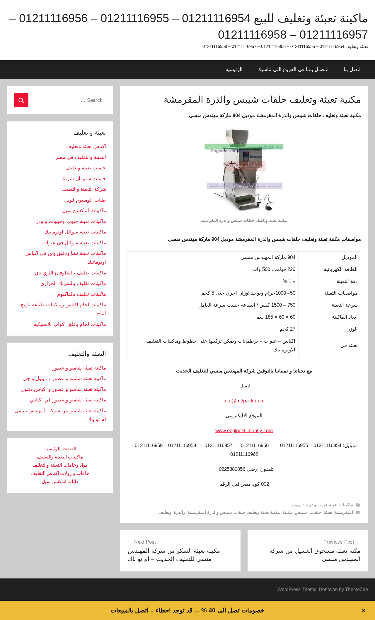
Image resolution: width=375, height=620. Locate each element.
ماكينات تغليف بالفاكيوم (81, 294)
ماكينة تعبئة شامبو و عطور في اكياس (68, 400)
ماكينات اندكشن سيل (84, 210)
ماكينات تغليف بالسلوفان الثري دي (70, 273)
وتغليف (164, 512)
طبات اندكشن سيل (60, 481)
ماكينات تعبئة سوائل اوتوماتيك (75, 232)
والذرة (179, 512)
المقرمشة (344, 512)
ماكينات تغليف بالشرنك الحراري (73, 283)
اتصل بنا (352, 69)
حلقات (315, 512)
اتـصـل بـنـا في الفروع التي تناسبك (293, 69)
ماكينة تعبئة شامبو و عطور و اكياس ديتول (63, 389)
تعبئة (328, 512)
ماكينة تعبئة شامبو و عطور (79, 368)
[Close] (363, 610)
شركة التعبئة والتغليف (84, 189)
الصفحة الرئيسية (60, 448)
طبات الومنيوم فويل (85, 200)
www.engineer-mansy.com (244, 430)
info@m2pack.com (244, 400)
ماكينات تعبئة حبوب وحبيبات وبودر (322, 504)
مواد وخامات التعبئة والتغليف (60, 465)
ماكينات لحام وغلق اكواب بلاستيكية (70, 324)
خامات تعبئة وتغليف (86, 168)
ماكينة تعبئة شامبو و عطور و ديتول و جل (64, 378)
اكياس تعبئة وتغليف (86, 146)
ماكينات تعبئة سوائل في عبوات (74, 242)
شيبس (301, 512)
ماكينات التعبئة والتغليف (60, 456)
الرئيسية (234, 69)
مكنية (287, 512)
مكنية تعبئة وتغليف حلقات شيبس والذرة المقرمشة (234, 512)
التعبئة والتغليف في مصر (81, 157)
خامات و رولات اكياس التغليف (60, 473)
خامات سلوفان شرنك (84, 178)
